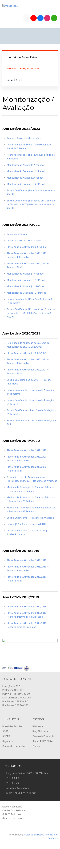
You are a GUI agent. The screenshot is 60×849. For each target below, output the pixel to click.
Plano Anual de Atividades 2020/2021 (27, 353)
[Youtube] (33, 18)
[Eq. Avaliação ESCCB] (26, 18)
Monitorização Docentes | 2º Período (27, 184)
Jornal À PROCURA (42, 741)
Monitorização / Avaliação (23, 68)
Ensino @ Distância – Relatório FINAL (27, 524)
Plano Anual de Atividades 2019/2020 (27, 450)
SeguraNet (8, 741)
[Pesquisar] (54, 18)
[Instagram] (47, 18)
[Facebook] (40, 18)
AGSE (5, 731)
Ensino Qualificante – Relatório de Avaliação (30, 517)
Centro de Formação (13, 746)
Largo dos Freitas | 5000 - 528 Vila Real (27, 773)
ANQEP (6, 736)
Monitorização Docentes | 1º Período (27, 171)
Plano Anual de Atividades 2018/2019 (27, 560)
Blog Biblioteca (40, 731)
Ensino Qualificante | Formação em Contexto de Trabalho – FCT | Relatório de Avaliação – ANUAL (31, 204)
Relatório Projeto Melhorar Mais (24, 138)
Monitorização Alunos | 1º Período (25, 165)
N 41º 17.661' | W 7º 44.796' (21, 793)
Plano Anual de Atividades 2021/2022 (27, 247)
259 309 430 (12, 778)
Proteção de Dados (34, 834)
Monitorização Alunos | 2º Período (25, 177)
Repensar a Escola (17, 234)
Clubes (36, 746)
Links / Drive (14, 79)
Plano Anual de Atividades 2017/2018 (27, 606)
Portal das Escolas (12, 726)
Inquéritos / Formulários (22, 57)
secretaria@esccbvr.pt (18, 788)
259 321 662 (12, 783)
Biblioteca (37, 726)
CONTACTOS (13, 766)
